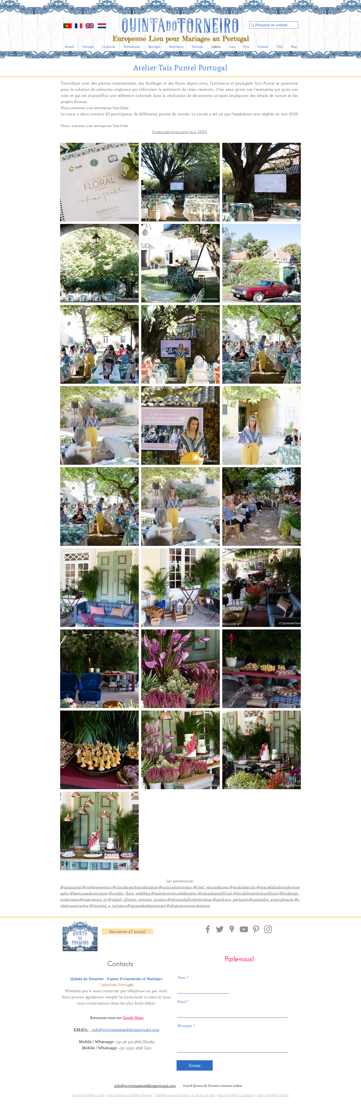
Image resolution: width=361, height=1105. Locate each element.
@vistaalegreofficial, (215, 893)
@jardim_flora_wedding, (130, 893)
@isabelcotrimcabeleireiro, (174, 893)
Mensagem (185, 1025)
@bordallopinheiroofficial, (256, 893)
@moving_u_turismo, (108, 905)
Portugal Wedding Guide (88, 1095)
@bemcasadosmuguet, (89, 893)
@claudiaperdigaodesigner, (135, 887)
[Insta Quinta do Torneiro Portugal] (268, 929)
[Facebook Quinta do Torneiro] (208, 929)
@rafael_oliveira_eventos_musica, (137, 899)
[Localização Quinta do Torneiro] (232, 929)
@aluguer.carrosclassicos (188, 905)
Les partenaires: (180, 880)
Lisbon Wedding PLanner (273, 1095)
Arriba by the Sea (203, 1095)
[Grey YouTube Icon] (244, 929)
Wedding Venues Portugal (172, 1095)
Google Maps (133, 1017)
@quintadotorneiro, (176, 887)
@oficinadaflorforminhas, (189, 899)
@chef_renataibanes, (211, 887)
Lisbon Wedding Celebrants (236, 1095)
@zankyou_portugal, (231, 899)
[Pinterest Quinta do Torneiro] (256, 929)
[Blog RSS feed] (294, 17)
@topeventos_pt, (93, 899)
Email (182, 1001)
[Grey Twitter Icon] (220, 929)
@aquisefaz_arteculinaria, (271, 899)
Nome (181, 977)
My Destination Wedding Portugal (130, 1095)
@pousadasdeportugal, (146, 905)
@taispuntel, (71, 887)
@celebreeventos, (97, 887)
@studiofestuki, (242, 887)
